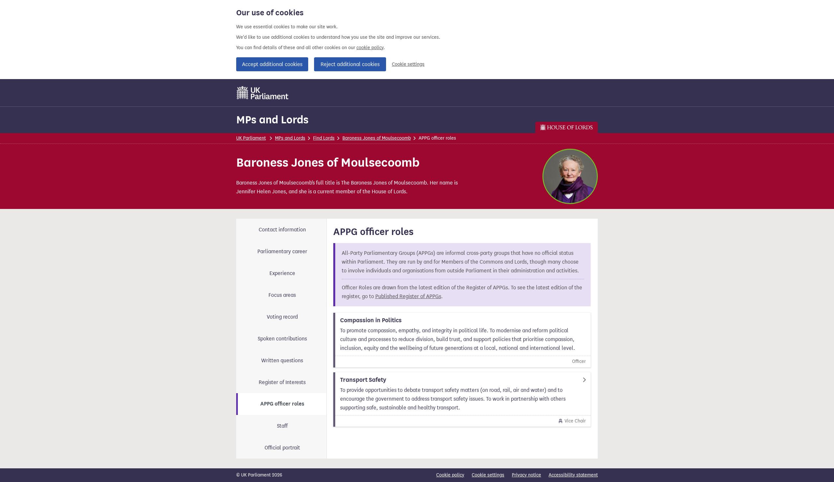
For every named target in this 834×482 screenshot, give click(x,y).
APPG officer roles (282, 404)
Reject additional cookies (350, 64)
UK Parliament (251, 138)
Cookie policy (450, 475)
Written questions (282, 360)
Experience (282, 273)
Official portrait (282, 448)
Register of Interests (282, 382)
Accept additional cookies (272, 64)
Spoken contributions (282, 339)
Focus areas (282, 295)
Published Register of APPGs (408, 296)
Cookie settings (408, 64)
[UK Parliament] (262, 93)
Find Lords (324, 138)
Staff (282, 426)
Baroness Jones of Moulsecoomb (376, 138)
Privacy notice (526, 475)
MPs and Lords (272, 119)
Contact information (282, 230)
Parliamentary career (282, 251)
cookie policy (369, 47)
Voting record (282, 317)
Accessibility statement (573, 475)
